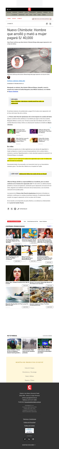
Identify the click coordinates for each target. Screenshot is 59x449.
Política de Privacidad (29, 422)
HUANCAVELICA (32, 12)
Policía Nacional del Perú (32, 221)
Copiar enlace (23, 208)
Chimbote (10, 23)
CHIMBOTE (21, 12)
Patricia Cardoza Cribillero (16, 81)
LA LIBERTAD (14, 14)
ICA (50, 12)
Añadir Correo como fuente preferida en (41, 18)
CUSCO (26, 12)
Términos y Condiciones (29, 419)
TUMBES (44, 14)
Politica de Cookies (29, 425)
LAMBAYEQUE (21, 14)
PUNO (35, 14)
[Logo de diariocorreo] (29, 9)
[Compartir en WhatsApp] (15, 209)
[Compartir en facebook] (47, 24)
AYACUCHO (15, 12)
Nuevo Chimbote (43, 221)
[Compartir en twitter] (50, 24)
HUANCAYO (39, 12)
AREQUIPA (9, 12)
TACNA (39, 14)
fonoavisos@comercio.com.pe (33, 402)
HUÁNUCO (45, 12)
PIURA (31, 14)
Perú (25, 221)
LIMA (27, 14)
